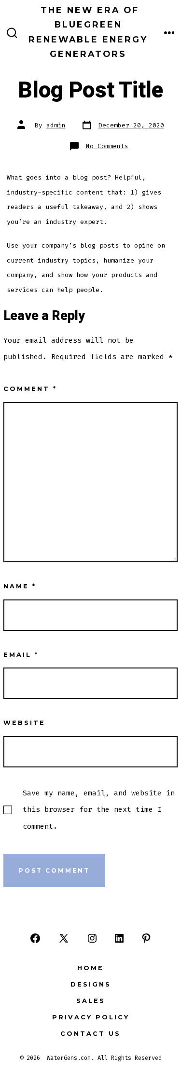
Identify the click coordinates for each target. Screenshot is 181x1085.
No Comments (107, 146)
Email (21, 654)
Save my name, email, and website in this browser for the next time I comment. (99, 809)
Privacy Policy (90, 1017)
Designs (90, 984)
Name (19, 586)
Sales (90, 1000)
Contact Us (90, 1033)
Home (90, 968)
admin (56, 125)
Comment (30, 388)
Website (24, 722)
